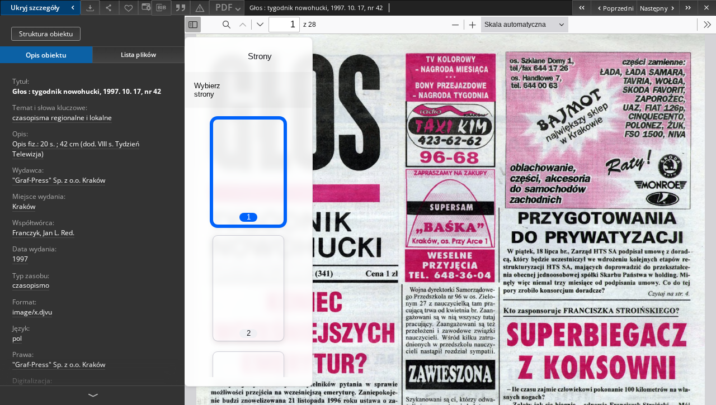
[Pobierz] (90, 7)
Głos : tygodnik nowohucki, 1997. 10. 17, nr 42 (86, 91)
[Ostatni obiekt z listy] (688, 7)
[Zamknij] (707, 7)
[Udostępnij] (109, 7)
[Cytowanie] (180, 7)
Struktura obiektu (46, 34)
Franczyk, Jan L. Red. (43, 232)
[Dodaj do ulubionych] (128, 7)
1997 (20, 259)
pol (17, 338)
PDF (224, 7)
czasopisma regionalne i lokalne (62, 117)
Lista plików (138, 54)
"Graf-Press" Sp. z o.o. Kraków (58, 180)
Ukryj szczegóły (35, 7)
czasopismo (30, 285)
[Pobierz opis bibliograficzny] (161, 8)
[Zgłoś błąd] (199, 7)
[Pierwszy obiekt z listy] (581, 7)
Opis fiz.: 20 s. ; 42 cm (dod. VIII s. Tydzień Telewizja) (75, 148)
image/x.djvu (32, 312)
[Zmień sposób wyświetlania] (145, 7)
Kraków (23, 206)
